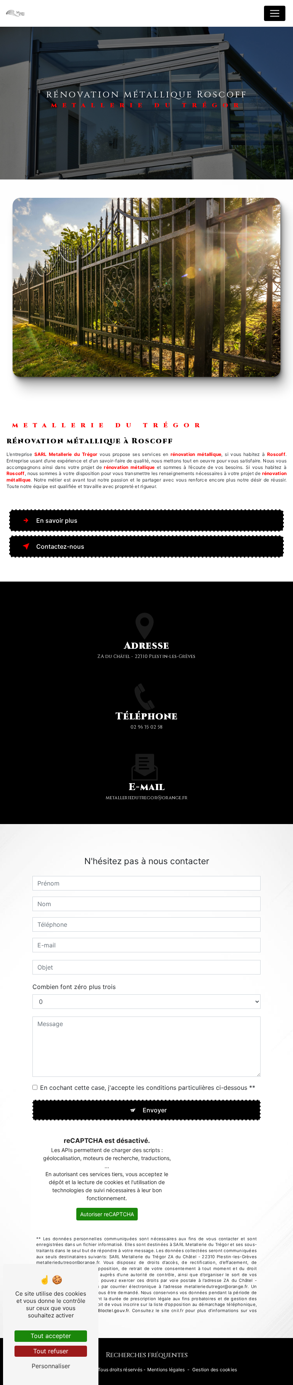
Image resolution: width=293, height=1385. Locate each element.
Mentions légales (166, 1369)
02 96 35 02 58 (146, 727)
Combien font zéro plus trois (74, 987)
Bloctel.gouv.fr (113, 1310)
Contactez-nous (60, 546)
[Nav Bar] (274, 13)
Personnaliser (51, 1366)
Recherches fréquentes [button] (147, 1355)
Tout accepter (51, 1336)
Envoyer (155, 1110)
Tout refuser (50, 1351)
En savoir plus (56, 520)
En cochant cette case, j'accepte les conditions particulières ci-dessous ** (147, 1087)
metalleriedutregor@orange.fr (147, 798)
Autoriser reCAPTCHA (107, 1214)
